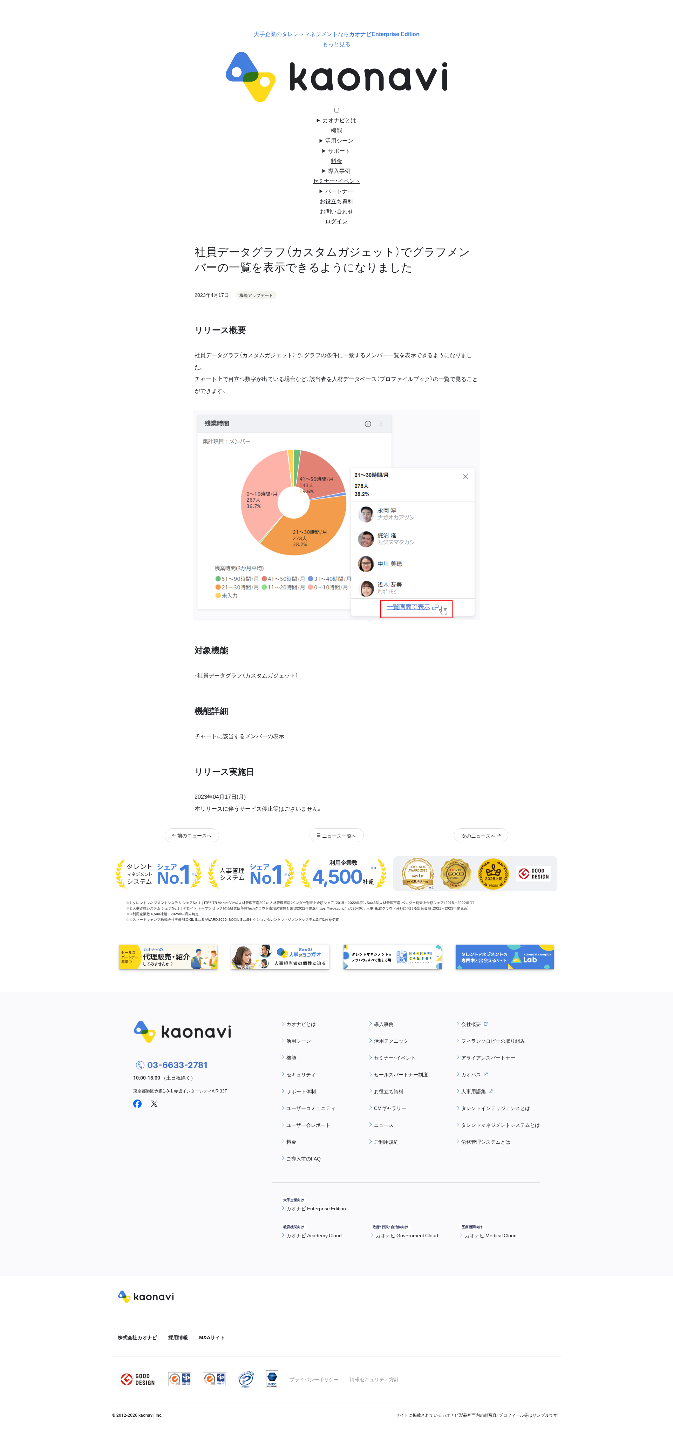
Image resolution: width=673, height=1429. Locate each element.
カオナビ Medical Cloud (491, 1235)
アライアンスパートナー (488, 1057)
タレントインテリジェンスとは (495, 1107)
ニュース (384, 1124)
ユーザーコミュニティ (310, 1107)
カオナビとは (339, 120)
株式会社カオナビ (137, 1337)
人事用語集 (473, 1091)
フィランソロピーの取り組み (493, 1040)
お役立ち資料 (336, 201)
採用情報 (178, 1337)
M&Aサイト (212, 1337)
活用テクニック (391, 1040)
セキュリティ (301, 1074)
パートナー (339, 190)
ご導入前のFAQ (303, 1158)
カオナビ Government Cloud (407, 1235)
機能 (336, 130)
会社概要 (471, 1023)
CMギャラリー (390, 1107)
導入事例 (339, 170)
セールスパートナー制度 (401, 1074)
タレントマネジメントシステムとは (500, 1124)
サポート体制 (301, 1091)
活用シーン (339, 140)
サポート (339, 150)
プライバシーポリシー (314, 1379)
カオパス (471, 1074)
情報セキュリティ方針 (374, 1379)
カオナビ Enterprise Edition (316, 1208)
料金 (336, 160)
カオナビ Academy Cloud (314, 1235)
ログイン (336, 221)
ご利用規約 (386, 1141)
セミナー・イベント (336, 180)
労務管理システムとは (485, 1141)
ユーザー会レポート (308, 1124)
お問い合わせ (336, 211)
